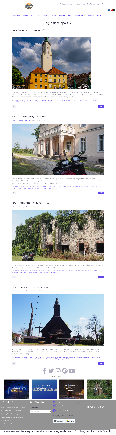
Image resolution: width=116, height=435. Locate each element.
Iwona (14, 34)
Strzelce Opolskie (94, 186)
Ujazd (20, 188)
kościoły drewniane (75, 357)
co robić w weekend (43, 357)
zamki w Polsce (56, 188)
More (101, 106)
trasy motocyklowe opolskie (63, 359)
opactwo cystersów (52, 186)
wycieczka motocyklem (30, 272)
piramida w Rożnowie (40, 359)
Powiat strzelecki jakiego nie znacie (28, 116)
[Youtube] (112, 10)
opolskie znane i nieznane (86, 100)
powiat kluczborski (51, 359)
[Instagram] (114, 10)
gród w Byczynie (53, 357)
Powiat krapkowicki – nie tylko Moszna (30, 203)
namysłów (58, 100)
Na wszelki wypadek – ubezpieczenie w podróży (13, 407)
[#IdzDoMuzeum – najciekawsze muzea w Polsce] (44, 389)
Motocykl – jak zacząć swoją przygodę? (10, 414)
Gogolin (48, 270)
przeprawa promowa (89, 270)
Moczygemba (43, 186)
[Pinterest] (65, 371)
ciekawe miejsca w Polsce (30, 357)
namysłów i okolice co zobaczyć (70, 100)
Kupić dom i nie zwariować (7, 424)
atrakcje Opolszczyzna (25, 186)
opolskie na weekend (95, 357)
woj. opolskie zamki (37, 188)
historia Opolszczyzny (63, 357)
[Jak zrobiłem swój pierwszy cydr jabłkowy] (71, 389)
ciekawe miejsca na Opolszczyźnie (33, 100)
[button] (28, 15)
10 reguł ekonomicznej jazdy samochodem (12, 417)
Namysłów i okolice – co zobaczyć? (28, 30)
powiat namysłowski (39, 102)
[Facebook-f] (109, 10)
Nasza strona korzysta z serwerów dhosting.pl (63, 416)
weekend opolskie (27, 188)
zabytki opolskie (47, 188)
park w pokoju (29, 102)
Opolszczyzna (22, 34)
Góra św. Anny (35, 186)
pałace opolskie (21, 102)
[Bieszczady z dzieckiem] (99, 389)
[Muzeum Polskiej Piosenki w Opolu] (16, 389)
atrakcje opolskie (19, 100)
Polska (28, 34)
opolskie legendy (84, 357)
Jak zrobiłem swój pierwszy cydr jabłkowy (11, 410)
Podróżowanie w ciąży (6, 420)
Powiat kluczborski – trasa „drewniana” (30, 287)
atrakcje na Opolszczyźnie (21, 270)
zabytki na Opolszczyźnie (42, 272)
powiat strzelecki (84, 186)
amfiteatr (17, 186)
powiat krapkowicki (79, 270)
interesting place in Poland (48, 100)
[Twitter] (51, 371)
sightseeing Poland (49, 102)
